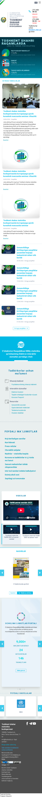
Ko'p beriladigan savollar (15, 439)
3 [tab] (23, 689)
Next (40, 571)
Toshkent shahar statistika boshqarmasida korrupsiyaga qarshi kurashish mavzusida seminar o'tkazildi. (20, 113)
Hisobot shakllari (18, 413)
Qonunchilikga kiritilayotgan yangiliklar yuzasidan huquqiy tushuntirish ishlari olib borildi (27, 252)
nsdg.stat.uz (21, 682)
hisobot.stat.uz (35, 30)
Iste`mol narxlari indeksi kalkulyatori (20, 471)
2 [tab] (20, 689)
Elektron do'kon (26, 593)
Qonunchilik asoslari (19, 405)
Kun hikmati (10, 442)
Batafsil (12, 593)
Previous (2, 571)
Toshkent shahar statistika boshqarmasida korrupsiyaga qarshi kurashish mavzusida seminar (18, 223)
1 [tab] (18, 689)
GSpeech (9, 796)
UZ (36, 2)
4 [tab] (25, 689)
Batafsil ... (6, 140)
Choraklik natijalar (12, 450)
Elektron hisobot (17, 392)
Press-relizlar (10, 446)
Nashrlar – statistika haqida (16, 454)
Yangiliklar (14, 119)
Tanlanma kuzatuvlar (19, 410)
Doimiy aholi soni (12, 475)
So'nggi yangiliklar (29, 261)
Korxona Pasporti (18, 397)
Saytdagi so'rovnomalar (15, 478)
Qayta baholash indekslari (21, 408)
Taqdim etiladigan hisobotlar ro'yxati (24, 395)
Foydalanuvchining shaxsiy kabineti (24, 384)
